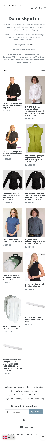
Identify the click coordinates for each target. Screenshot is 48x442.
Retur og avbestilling (34, 399)
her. (31, 45)
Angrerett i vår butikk (16, 395)
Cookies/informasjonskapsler (24, 391)
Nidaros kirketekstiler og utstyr (26, 434)
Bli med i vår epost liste (24, 406)
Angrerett (8, 399)
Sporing (19, 399)
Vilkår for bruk (35, 395)
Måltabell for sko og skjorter (17, 387)
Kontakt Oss (38, 387)
